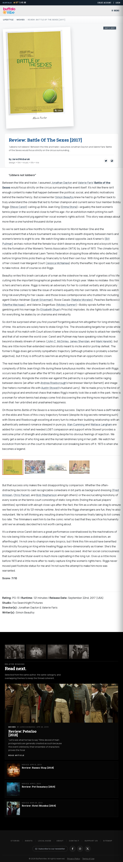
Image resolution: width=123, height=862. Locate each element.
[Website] (112, 161)
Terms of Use (88, 858)
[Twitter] (106, 161)
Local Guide (44, 841)
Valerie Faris (85, 182)
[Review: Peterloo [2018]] (15, 652)
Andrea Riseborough (53, 383)
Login (118, 2)
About (60, 841)
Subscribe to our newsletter (51, 848)
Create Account (104, 2)
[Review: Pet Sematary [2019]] (57, 652)
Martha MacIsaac (13, 304)
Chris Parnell (22, 495)
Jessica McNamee (58, 263)
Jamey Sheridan (80, 341)
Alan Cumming (76, 424)
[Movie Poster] (12, 467)
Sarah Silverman (42, 299)
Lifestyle (8, 19)
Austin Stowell (50, 388)
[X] (88, 849)
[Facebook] (73, 849)
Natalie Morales (82, 299)
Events (29, 841)
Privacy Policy (73, 858)
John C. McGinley (58, 341)
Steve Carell (18, 207)
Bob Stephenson (46, 495)
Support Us (91, 841)
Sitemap (107, 841)
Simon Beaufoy (64, 197)
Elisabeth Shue (49, 309)
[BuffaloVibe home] (9, 10)
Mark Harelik (103, 341)
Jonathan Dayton (61, 182)
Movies (21, 19)
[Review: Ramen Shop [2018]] (36, 652)
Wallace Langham (101, 424)
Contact (74, 841)
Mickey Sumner (66, 304)
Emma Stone (69, 207)
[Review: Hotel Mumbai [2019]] (79, 652)
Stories (15, 841)
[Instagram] (80, 849)
